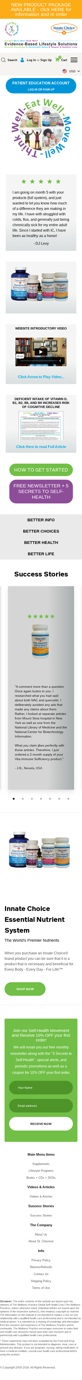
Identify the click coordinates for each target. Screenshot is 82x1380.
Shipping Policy (41, 1281)
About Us (41, 1234)
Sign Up (46, 60)
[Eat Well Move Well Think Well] (12, 29)
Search (12, 60)
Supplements (41, 1164)
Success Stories (41, 1206)
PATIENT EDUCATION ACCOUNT (41, 85)
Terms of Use (41, 1288)
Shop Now (25, 989)
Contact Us (41, 1274)
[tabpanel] (41, 686)
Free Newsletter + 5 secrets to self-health (41, 491)
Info (41, 1251)
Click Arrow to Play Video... (41, 377)
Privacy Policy (41, 1260)
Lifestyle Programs (41, 1170)
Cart (63, 59)
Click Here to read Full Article (41, 447)
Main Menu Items (41, 1154)
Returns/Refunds (41, 1267)
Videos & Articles (41, 1187)
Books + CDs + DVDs (41, 1177)
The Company (41, 1225)
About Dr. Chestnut (41, 1241)
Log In (31, 60)
